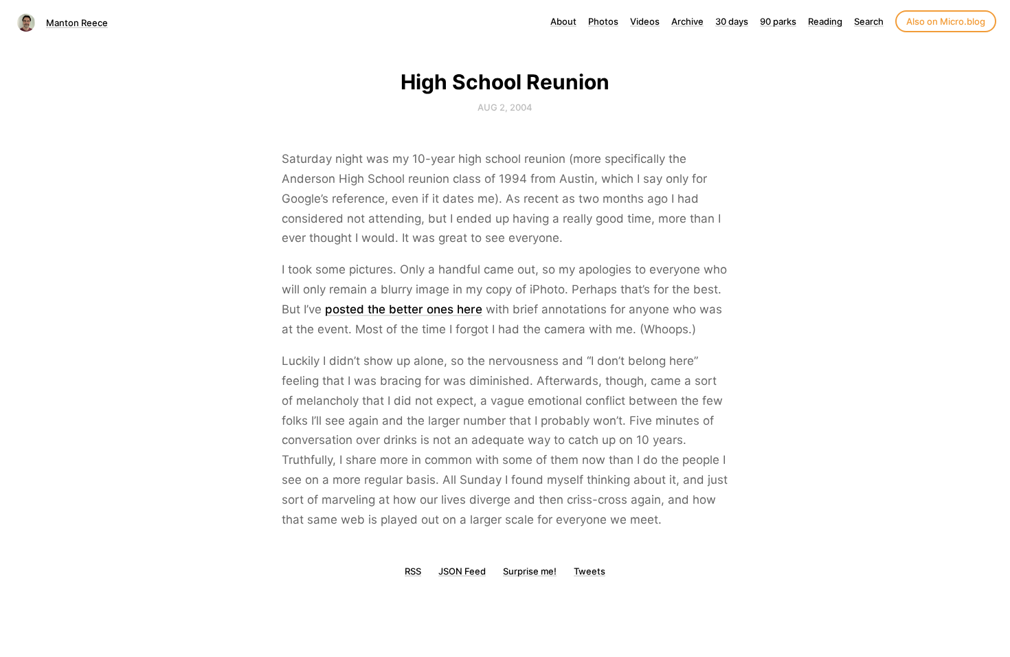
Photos (603, 21)
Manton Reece (77, 22)
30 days (731, 21)
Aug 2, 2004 (505, 107)
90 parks (778, 21)
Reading (825, 21)
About (563, 21)
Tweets (589, 571)
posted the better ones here (403, 309)
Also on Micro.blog (945, 21)
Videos (645, 21)
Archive (687, 21)
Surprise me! (530, 571)
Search (869, 21)
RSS (413, 571)
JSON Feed (462, 571)
